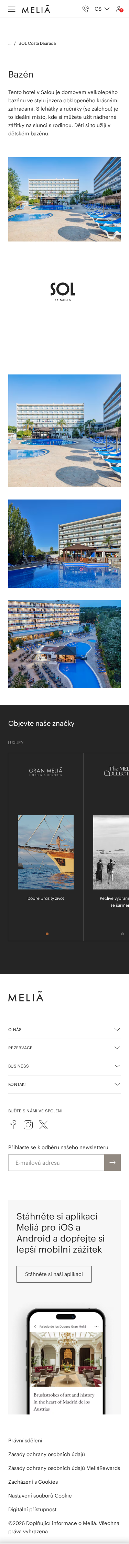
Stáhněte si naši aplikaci (54, 1274)
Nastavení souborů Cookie (40, 1495)
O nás (15, 1029)
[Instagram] (28, 1125)
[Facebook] (13, 1125)
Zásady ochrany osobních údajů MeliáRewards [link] (64, 1468)
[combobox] (102, 9)
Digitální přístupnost (32, 1509)
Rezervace (20, 1047)
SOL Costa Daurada (37, 43)
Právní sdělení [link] (25, 1440)
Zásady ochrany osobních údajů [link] (46, 1454)
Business (18, 1066)
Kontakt (17, 1084)
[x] (43, 1125)
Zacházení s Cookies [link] (33, 1482)
